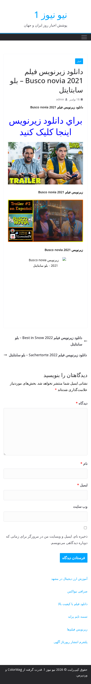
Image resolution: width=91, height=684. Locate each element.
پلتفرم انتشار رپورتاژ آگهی (70, 642)
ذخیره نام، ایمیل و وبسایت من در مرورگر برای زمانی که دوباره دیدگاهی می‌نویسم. (46, 539)
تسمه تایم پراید (77, 616)
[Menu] (84, 37)
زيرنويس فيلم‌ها (77, 629)
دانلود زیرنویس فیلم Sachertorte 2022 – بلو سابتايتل (48, 355)
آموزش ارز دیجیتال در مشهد (69, 579)
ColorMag (15, 669)
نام (83, 463)
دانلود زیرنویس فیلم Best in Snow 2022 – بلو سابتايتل (48, 341)
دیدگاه (81, 403)
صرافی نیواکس (77, 591)
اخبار (79, 61)
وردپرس (82, 675)
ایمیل (82, 485)
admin (60, 99)
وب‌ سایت (80, 506)
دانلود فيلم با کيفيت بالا (72, 604)
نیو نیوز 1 (50, 14)
